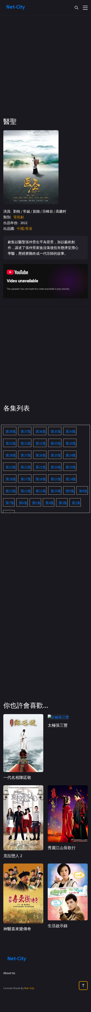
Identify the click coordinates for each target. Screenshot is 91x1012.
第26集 (41, 455)
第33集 (11, 443)
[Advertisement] (45, 71)
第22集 (26, 467)
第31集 (41, 443)
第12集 (26, 491)
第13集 (11, 491)
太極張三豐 (58, 725)
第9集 (70, 491)
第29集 (71, 443)
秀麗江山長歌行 (62, 847)
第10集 (56, 491)
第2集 (76, 503)
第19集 (71, 467)
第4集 (49, 503)
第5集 (36, 503)
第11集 (41, 491)
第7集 (10, 503)
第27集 (26, 455)
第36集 (41, 431)
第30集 (56, 443)
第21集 (41, 467)
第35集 (56, 431)
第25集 (56, 455)
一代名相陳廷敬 (17, 777)
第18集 (11, 479)
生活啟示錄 (58, 925)
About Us (9, 973)
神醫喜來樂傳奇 (17, 928)
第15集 (56, 479)
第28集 (11, 455)
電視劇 (18, 217)
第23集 (11, 467)
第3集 (63, 503)
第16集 (41, 479)
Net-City (29, 988)
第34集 (71, 431)
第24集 (71, 455)
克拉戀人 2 (12, 855)
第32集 (26, 443)
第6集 (23, 503)
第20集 (56, 467)
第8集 (83, 491)
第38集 (11, 431)
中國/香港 (24, 228)
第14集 (71, 479)
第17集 (26, 479)
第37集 (26, 431)
